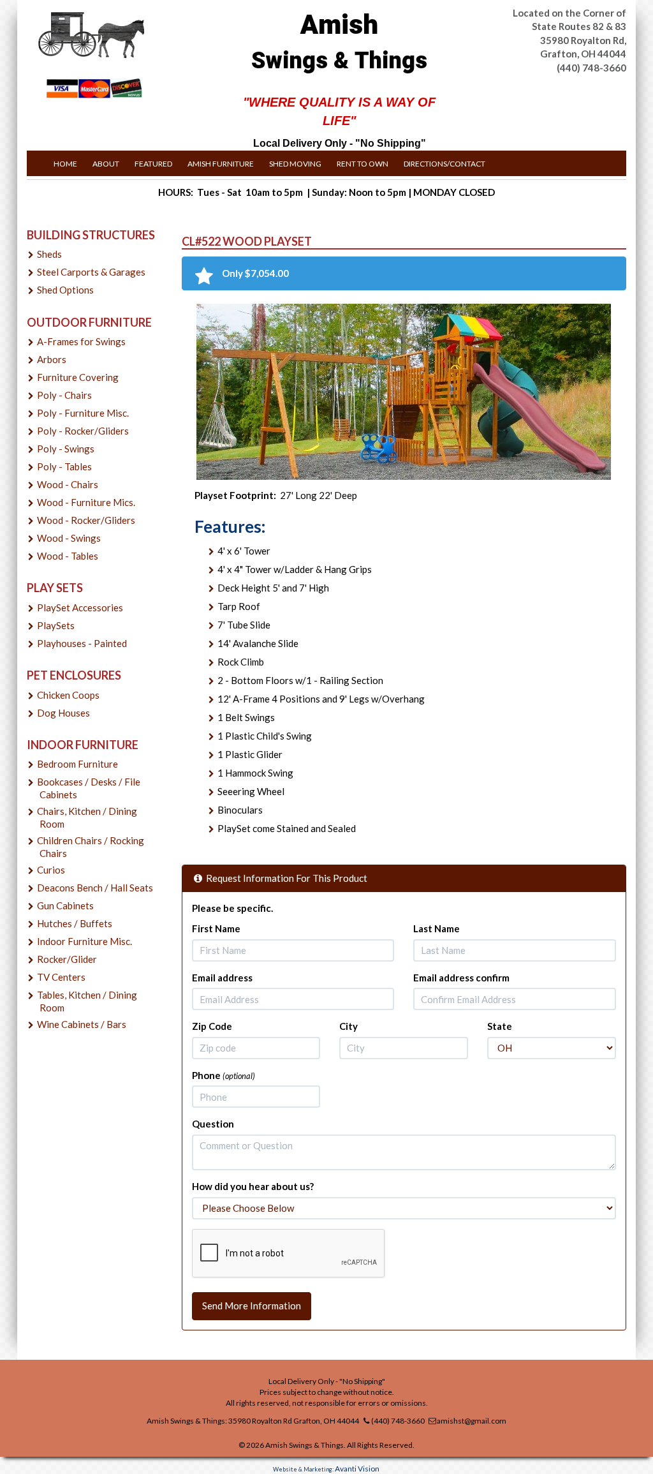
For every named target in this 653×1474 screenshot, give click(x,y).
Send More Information (251, 1305)
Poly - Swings (65, 448)
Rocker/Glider (67, 959)
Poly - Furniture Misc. (83, 413)
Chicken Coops (68, 695)
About (105, 163)
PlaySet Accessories (80, 607)
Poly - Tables (64, 466)
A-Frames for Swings (81, 341)
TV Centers (61, 977)
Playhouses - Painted (82, 643)
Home (65, 163)
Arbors (51, 359)
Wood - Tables (67, 556)
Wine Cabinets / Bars (81, 1024)
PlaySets (56, 625)
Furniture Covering (78, 377)
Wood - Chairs (67, 484)
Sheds (49, 254)
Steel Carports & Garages (91, 272)
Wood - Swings (69, 538)
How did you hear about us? (253, 1186)
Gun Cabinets (65, 905)
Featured (153, 163)
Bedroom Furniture (77, 764)
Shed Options (65, 289)
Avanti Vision (357, 1468)
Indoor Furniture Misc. (84, 941)
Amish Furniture (220, 163)
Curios (51, 869)
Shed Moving (295, 163)
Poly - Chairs (64, 395)
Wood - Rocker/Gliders (86, 520)
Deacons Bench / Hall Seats (95, 887)
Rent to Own (362, 163)
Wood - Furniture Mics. (86, 502)
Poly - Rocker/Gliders (83, 430)
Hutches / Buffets (74, 923)
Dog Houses (63, 712)
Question (213, 1123)
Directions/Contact (444, 163)
